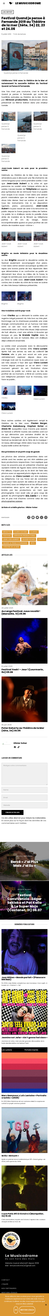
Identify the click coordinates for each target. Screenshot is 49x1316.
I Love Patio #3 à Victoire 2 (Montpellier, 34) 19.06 (23, 1214)
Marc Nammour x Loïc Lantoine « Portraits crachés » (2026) (24, 1096)
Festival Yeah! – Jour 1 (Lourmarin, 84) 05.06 (23, 671)
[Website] (18, 747)
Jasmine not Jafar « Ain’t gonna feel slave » (24, 1037)
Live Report (8, 12)
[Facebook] (28, 517)
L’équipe (5, 1284)
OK (16, 1310)
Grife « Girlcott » (10, 1155)
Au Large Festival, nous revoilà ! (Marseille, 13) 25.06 (21, 612)
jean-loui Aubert (11, 539)
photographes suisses (12, 501)
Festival (7, 536)
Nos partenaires (9, 1288)
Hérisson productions (24, 536)
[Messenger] (33, 517)
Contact (6, 1280)
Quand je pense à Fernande (15, 543)
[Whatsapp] (41, 517)
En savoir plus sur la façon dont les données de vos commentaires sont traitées (24, 821)
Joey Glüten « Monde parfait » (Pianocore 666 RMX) (23, 978)
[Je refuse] (46, 1304)
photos (41, 539)
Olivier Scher (28, 539)
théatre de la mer (11, 547)
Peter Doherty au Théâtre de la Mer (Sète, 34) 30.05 (23, 729)
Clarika (33, 532)
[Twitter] (37, 517)
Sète (33, 543)
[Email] (45, 517)
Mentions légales (9, 1293)
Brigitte (7, 532)
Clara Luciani (20, 532)
